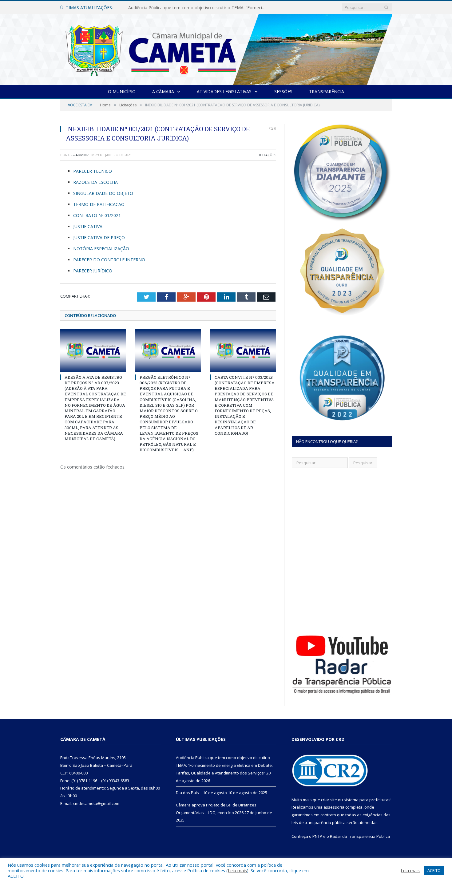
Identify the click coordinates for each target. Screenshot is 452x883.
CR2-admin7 (78, 154)
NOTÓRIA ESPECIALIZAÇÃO (101, 248)
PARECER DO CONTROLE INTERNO (109, 260)
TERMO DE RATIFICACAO (99, 204)
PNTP (317, 836)
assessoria (333, 807)
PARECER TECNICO (92, 171)
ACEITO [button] (434, 870)
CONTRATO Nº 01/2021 (97, 215)
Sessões (283, 91)
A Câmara (163, 91)
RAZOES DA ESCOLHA (95, 182)
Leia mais (237, 870)
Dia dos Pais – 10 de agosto (156, 7)
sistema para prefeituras (367, 799)
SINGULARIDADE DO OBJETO (103, 193)
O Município (122, 91)
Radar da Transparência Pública (360, 836)
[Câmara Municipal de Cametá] (226, 48)
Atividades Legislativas (224, 91)
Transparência (326, 91)
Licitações (266, 154)
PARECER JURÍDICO (92, 271)
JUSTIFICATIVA (87, 226)
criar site (329, 799)
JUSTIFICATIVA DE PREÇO (99, 237)
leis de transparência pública (318, 822)
